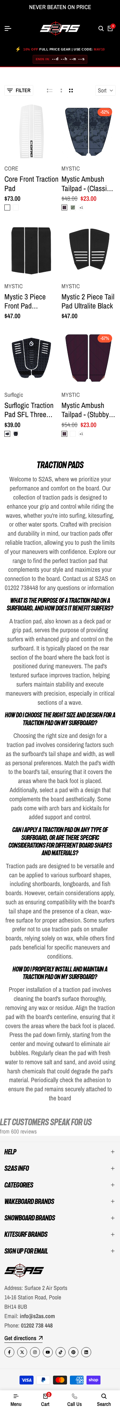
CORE (11, 168)
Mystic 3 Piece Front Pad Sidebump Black (27, 301)
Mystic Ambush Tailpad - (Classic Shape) (85, 183)
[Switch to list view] (49, 90)
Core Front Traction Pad (31, 183)
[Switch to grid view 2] (71, 90)
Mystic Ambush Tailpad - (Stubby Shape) (85, 410)
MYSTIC (70, 168)
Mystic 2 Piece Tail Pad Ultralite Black (87, 301)
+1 (81, 207)
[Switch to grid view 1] (60, 90)
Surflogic (13, 394)
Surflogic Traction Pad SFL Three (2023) (29, 410)
